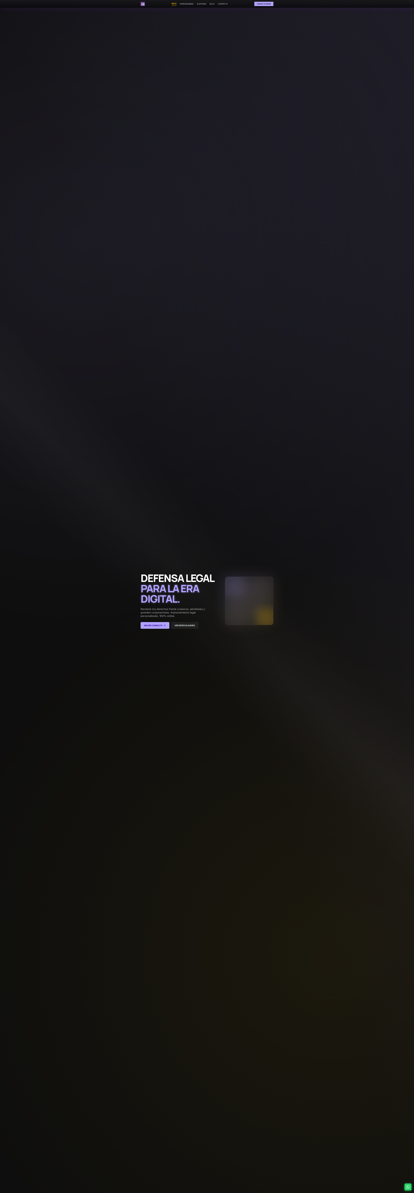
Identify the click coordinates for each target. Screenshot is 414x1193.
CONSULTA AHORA (264, 4)
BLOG (212, 4)
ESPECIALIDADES (186, 4)
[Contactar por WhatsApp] (408, 1187)
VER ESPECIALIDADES (185, 625)
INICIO (174, 3)
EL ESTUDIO (201, 4)
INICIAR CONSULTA (155, 625)
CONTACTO (223, 4)
